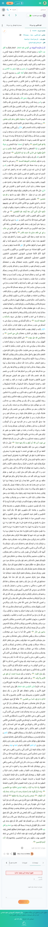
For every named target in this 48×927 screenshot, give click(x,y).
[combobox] (32, 9)
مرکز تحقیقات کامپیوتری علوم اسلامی (12, 912)
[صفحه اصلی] (44, 3)
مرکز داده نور (18, 919)
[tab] (35, 25)
